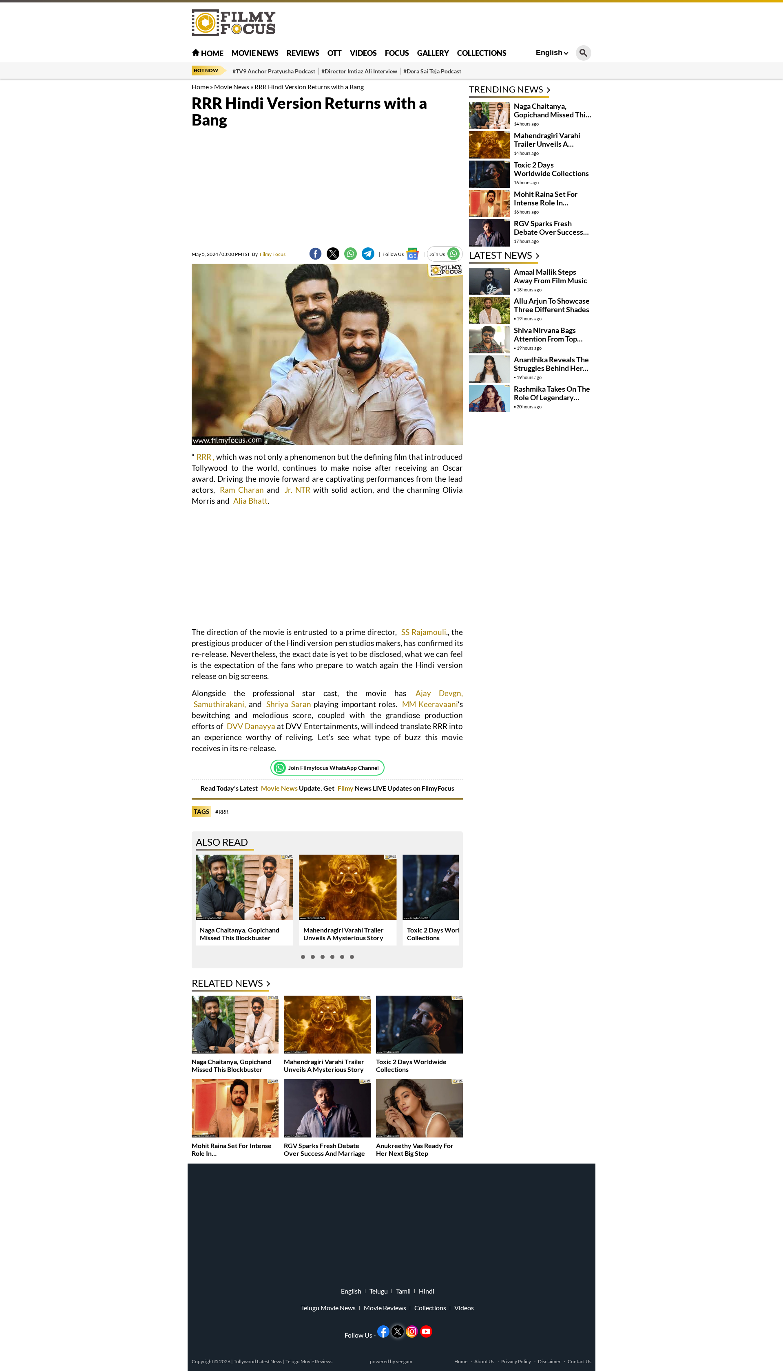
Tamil (403, 1291)
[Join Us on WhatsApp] (453, 253)
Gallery (433, 52)
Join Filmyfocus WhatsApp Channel (333, 767)
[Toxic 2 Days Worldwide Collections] (419, 1026)
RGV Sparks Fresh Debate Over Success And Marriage (324, 1149)
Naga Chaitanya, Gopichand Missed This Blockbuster (239, 933)
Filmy (346, 788)
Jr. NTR (297, 489)
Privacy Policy (516, 1361)
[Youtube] (426, 1331)
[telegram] (368, 253)
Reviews (303, 52)
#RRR (221, 812)
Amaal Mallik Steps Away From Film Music (550, 276)
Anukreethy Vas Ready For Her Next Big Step (414, 1149)
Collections (482, 52)
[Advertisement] (146, 204)
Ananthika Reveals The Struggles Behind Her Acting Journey (551, 368)
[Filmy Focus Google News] (412, 253)
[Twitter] (333, 253)
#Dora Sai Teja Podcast (432, 71)
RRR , (206, 456)
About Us (484, 1361)
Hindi (426, 1291)
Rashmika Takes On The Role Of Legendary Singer (552, 397)
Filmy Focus (268, 254)
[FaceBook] (315, 253)
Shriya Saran (288, 704)
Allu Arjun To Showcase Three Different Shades (552, 305)
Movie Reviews (385, 1308)
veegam (404, 1361)
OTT (334, 52)
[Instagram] (412, 1331)
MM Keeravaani (430, 704)
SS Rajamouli (423, 632)
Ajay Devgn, (435, 693)
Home (211, 53)
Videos (363, 52)
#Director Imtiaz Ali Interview (359, 71)
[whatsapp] (350, 253)
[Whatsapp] (280, 768)
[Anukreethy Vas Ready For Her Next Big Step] (419, 1109)
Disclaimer (549, 1361)
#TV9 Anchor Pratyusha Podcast (273, 71)
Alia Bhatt (250, 500)
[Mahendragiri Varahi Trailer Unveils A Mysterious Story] (327, 1026)
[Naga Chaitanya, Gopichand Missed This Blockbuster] (235, 1026)
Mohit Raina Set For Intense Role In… (545, 198)
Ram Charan (242, 489)
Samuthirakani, (220, 704)
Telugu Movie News (328, 1308)
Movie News (255, 52)
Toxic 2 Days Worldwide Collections (551, 169)
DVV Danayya (251, 726)
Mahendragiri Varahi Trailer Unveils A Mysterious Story (343, 933)
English (549, 52)
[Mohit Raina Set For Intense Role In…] (235, 1109)
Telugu (378, 1291)
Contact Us (579, 1361)
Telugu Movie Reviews (308, 1361)
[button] (303, 957)
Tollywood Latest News (258, 1361)
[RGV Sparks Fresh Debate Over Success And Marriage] (327, 1109)
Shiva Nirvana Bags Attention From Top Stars (545, 339)
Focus (397, 52)
